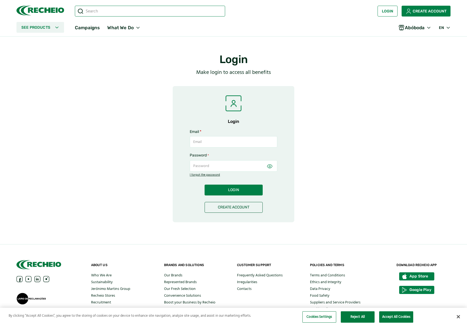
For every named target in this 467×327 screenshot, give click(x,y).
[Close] (458, 317)
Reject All (358, 316)
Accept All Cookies (396, 316)
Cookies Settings (319, 316)
